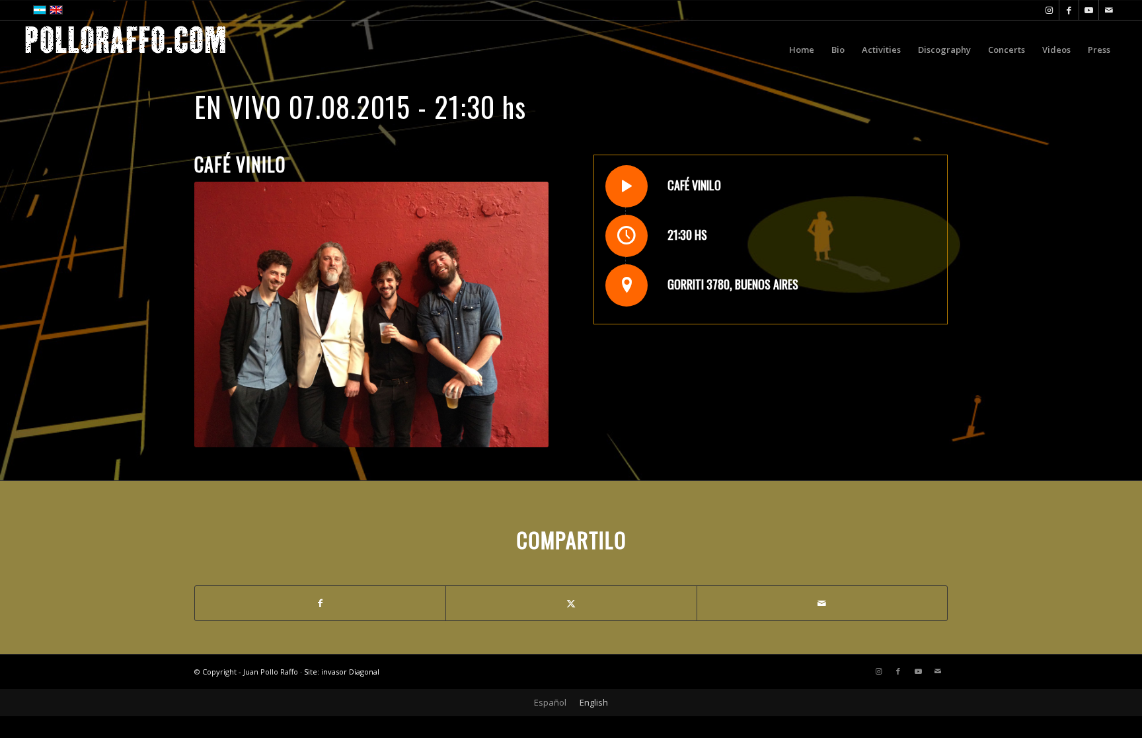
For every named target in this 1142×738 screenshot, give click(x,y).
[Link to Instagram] (1049, 10)
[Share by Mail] (822, 603)
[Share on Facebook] (320, 603)
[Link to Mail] (1109, 10)
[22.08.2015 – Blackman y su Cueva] (1132, 369)
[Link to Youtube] (1088, 10)
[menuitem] (801, 49)
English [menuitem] (594, 702)
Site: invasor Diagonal (341, 672)
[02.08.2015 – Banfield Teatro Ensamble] (10, 369)
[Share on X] (571, 603)
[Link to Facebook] (1069, 10)
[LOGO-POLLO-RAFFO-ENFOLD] (125, 49)
